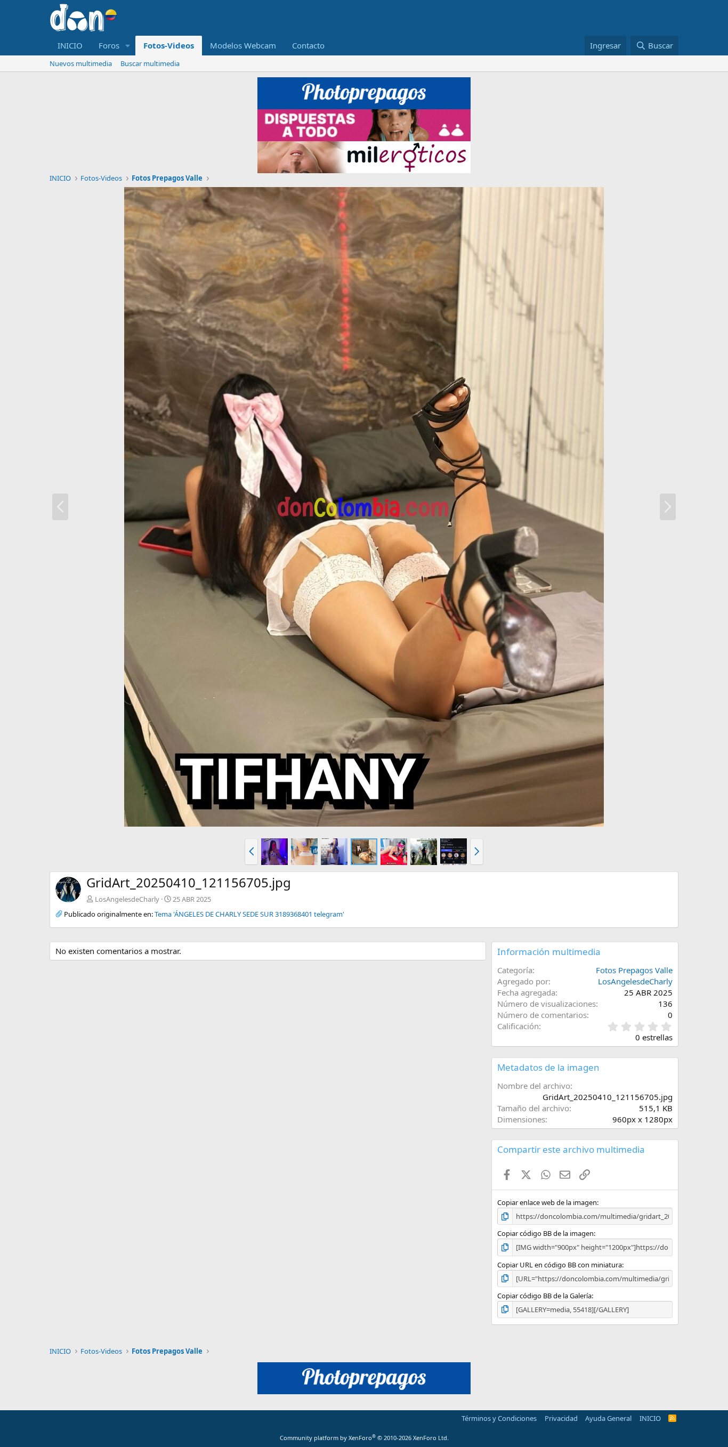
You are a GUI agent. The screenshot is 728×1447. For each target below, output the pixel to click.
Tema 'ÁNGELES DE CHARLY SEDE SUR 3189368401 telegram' (249, 914)
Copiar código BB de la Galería (544, 1295)
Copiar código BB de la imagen (545, 1233)
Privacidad (561, 1418)
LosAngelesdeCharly (127, 899)
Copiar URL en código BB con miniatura (559, 1265)
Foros (109, 45)
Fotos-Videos (168, 45)
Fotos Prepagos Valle (634, 970)
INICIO (70, 45)
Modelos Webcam (243, 45)
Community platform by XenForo (364, 1438)
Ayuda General (608, 1418)
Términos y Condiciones (499, 1418)
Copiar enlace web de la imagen (547, 1202)
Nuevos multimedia (81, 63)
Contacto (308, 45)
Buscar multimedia (150, 63)
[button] (127, 45)
